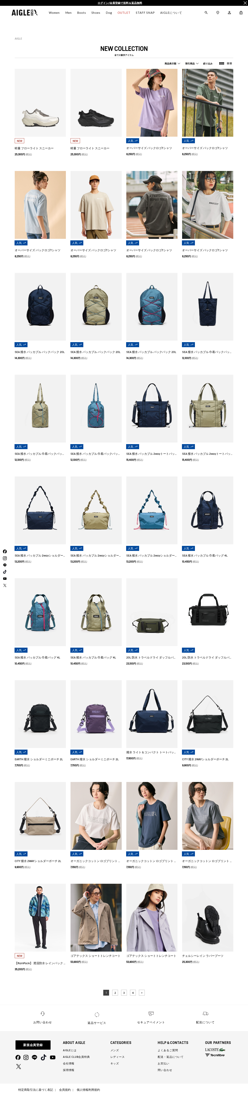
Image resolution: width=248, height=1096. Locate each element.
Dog (109, 12)
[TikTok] (43, 1057)
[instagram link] (4, 558)
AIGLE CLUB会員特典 (76, 1056)
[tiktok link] (4, 571)
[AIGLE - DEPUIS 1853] (24, 13)
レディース (117, 1056)
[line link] (4, 565)
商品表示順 (170, 63)
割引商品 (190, 63)
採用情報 (68, 1070)
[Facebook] (18, 1057)
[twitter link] (4, 585)
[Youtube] (53, 1057)
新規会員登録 (33, 1045)
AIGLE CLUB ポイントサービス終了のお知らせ (119, 2)
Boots (81, 12)
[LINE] (34, 1057)
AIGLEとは (70, 1050)
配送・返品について (171, 1056)
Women (54, 12)
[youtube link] (4, 578)
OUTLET (124, 12)
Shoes (95, 12)
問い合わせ (165, 1070)
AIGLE (18, 38)
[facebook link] (4, 551)
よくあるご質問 (168, 1050)
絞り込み (208, 63)
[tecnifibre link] (226, 1055)
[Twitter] (19, 1066)
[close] (245, 3)
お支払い (163, 1063)
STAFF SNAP (145, 12)
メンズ (114, 1050)
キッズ (114, 1063)
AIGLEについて (171, 12)
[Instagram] (25, 1057)
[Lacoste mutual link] (226, 1049)
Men (68, 12)
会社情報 (68, 1063)
